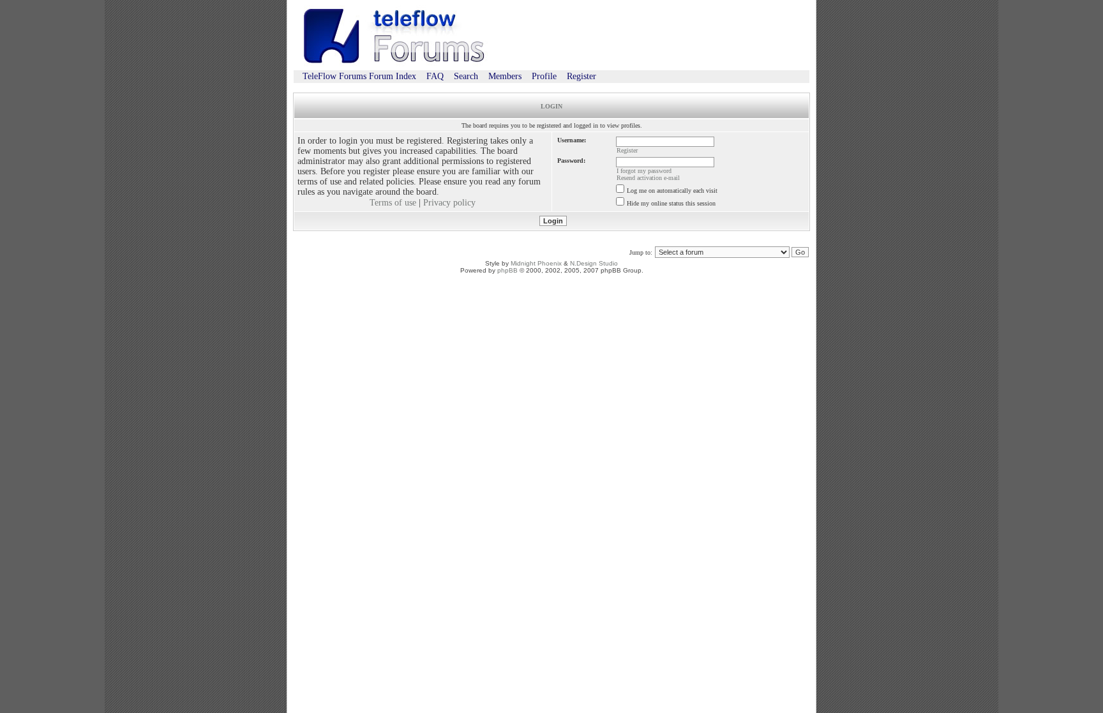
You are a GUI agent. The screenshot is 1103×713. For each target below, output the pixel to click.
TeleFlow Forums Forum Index (359, 76)
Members (504, 76)
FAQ (435, 76)
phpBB (507, 270)
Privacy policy (449, 202)
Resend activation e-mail (648, 177)
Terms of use (393, 202)
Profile (544, 76)
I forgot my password (644, 170)
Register (581, 76)
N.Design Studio (594, 263)
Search (466, 76)
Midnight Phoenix (536, 263)
